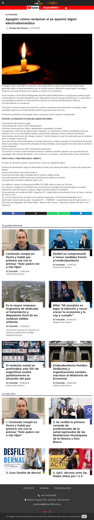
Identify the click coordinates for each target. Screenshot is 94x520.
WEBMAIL (44, 488)
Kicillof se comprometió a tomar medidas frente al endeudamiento (70, 257)
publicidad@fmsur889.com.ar (47, 504)
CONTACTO (28, 488)
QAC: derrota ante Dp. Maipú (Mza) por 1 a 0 (70, 474)
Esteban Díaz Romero (19, 28)
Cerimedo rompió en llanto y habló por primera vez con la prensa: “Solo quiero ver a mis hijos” (23, 260)
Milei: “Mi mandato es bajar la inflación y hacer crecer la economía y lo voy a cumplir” (70, 310)
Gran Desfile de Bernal (25, 472)
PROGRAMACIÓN (62, 488)
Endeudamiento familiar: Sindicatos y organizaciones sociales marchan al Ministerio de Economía (70, 372)
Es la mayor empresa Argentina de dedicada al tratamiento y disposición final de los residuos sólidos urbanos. (22, 314)
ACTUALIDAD (11, 14)
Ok (84, 516)
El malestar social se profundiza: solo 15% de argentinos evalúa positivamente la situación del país (22, 372)
